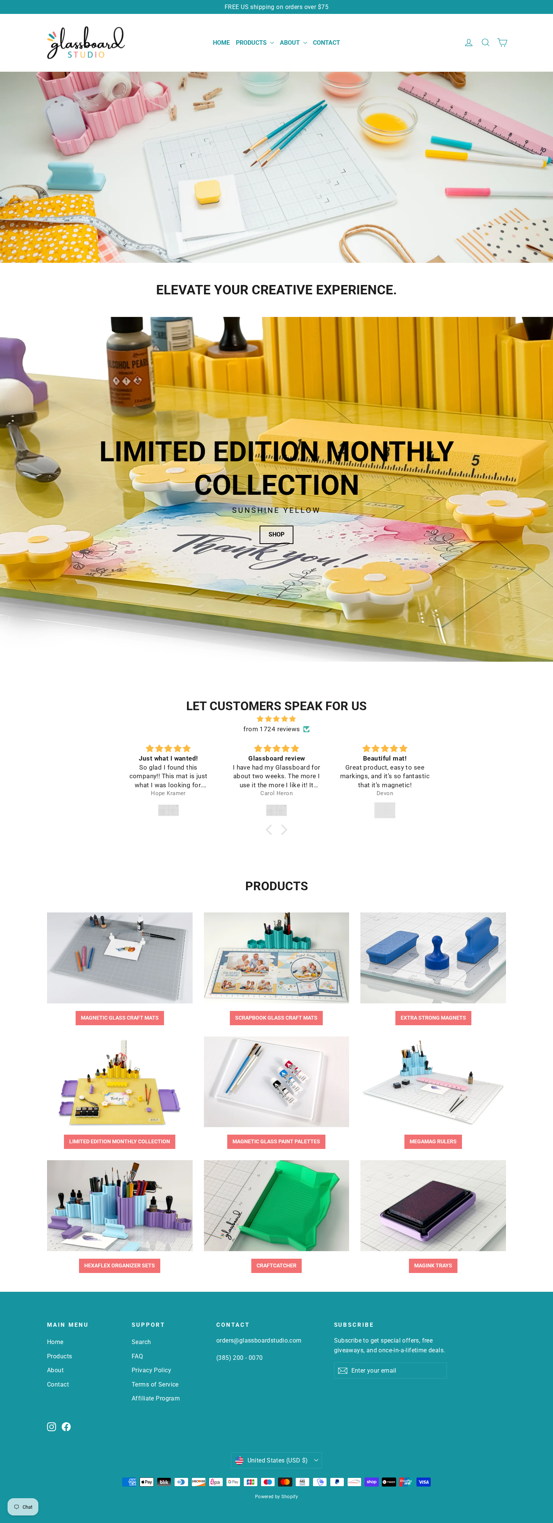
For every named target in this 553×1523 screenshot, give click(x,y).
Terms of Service (155, 1384)
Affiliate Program (156, 1398)
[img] (276, 719)
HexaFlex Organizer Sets (119, 1265)
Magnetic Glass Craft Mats (120, 1018)
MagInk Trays (433, 1265)
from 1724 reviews (271, 729)
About (290, 42)
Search (141, 1342)
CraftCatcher (276, 1265)
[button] (271, 829)
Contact (326, 42)
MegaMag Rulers (433, 1141)
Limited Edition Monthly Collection (119, 1141)
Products (252, 42)
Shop (276, 534)
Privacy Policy (151, 1370)
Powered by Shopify (276, 1496)
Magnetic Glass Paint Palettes (276, 1141)
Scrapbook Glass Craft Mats (276, 1018)
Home (221, 42)
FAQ (137, 1356)
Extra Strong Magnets (433, 1018)
